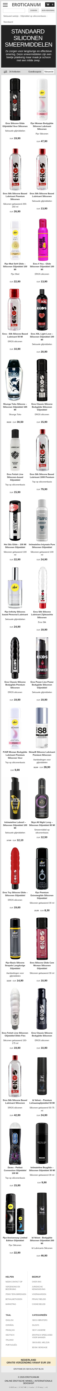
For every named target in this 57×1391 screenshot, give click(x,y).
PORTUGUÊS (11, 1345)
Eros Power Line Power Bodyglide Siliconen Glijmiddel (42, 685)
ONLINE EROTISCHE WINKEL (19, 1381)
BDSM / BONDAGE (39, 1347)
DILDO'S (35, 1325)
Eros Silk (42, 622)
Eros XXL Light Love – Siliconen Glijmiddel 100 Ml (42, 337)
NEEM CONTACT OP (14, 1282)
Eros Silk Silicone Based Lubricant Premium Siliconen (15, 196)
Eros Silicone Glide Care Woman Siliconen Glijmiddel (42, 965)
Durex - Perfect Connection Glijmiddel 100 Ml (15, 1170)
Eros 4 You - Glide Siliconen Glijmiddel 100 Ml (42, 267)
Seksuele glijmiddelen (15, 131)
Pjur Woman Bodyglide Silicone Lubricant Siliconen (42, 126)
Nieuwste (48, 71)
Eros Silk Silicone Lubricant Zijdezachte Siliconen (42, 615)
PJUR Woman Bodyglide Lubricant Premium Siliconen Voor (15, 755)
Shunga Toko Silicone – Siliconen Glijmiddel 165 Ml (15, 407)
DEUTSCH (10, 1335)
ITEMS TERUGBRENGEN (16, 1294)
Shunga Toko (15, 414)
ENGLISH (9, 1320)
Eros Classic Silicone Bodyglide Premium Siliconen (15, 685)
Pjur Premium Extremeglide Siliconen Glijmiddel (42, 895)
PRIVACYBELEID (39, 1299)
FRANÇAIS (10, 1330)
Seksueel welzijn (11, 16)
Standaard (8, 22)
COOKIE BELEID (38, 1304)
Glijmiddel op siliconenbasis (33, 16)
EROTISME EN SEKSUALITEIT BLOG (29, 1369)
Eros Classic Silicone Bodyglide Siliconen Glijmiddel (41, 407)
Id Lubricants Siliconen (42, 1248)
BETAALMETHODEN (14, 1299)
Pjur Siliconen (42, 134)
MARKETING (11, 1304)
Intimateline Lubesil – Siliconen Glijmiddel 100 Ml (15, 825)
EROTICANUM (26, 4)
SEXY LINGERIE (38, 1330)
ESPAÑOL (10, 1325)
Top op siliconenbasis (15, 484)
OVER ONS (36, 1282)
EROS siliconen (42, 274)
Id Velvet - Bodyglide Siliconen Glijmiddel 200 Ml (42, 1240)
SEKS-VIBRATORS (39, 1320)
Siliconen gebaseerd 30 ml (42, 903)
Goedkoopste (34, 71)
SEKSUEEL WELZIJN (40, 1342)
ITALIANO (9, 1340)
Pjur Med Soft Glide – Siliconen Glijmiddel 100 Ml (15, 267)
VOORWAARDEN (39, 1294)
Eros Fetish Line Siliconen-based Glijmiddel (15, 477)
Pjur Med (15, 274)
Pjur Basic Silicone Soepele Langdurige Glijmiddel (15, 965)
